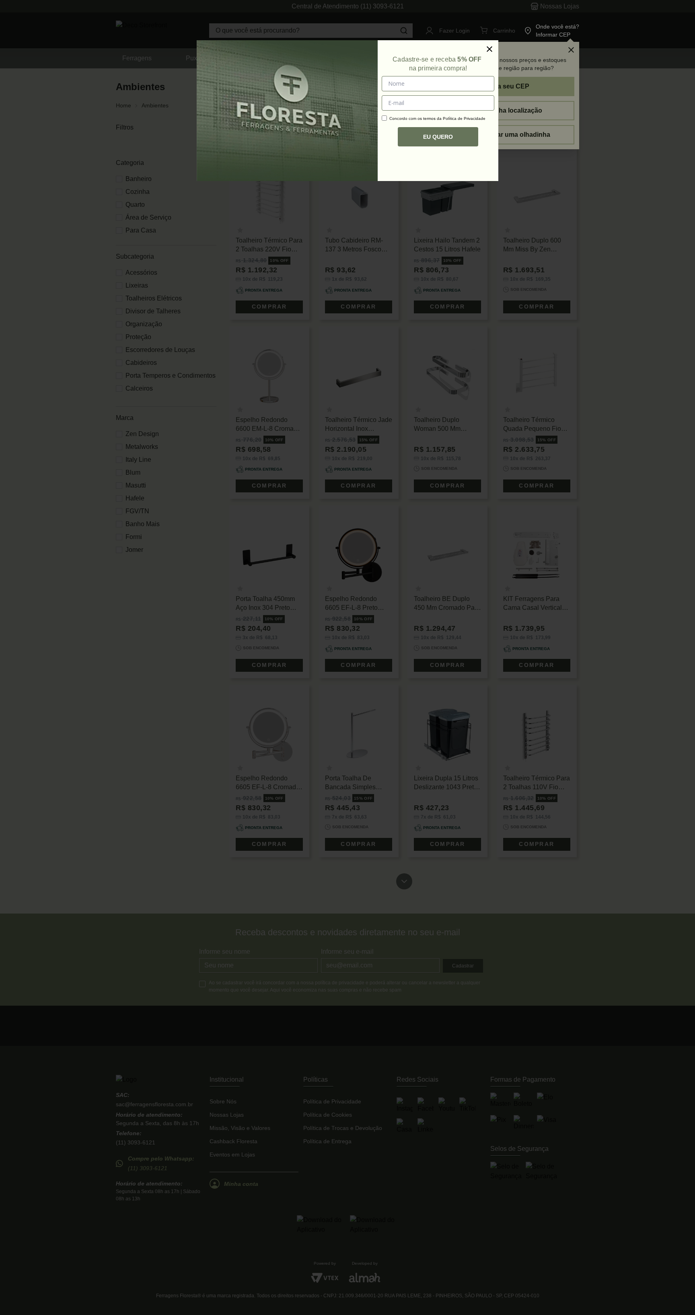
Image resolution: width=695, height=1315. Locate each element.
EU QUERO (438, 137)
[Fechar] (489, 49)
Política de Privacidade (464, 118)
